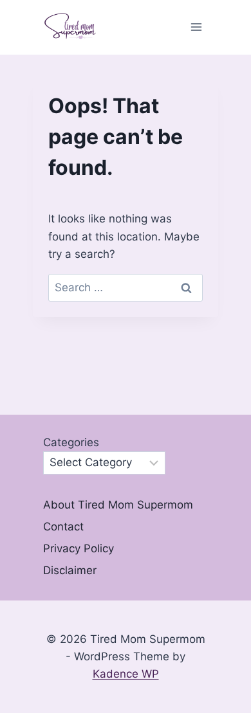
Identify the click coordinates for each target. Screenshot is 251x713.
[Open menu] (196, 27)
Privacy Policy (78, 548)
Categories (71, 442)
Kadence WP (126, 673)
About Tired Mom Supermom (118, 504)
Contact (63, 526)
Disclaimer (70, 570)
